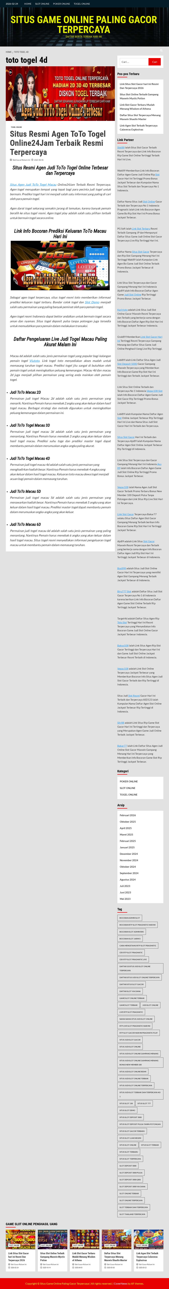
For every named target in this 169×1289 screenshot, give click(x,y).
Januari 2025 (127, 847)
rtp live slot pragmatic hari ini (134, 1026)
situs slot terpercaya (130, 1159)
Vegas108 (122, 487)
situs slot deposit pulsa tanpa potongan (140, 1124)
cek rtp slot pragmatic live (133, 959)
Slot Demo (92, 302)
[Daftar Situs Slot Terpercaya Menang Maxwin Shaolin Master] (116, 1239)
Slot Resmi (134, 695)
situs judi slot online (130, 1047)
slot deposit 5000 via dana (132, 1186)
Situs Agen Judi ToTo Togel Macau (33, 184)
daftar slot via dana (130, 991)
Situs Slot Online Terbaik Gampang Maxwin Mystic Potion (139, 96)
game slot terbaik (128, 1005)
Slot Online (149, 201)
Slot (157, 174)
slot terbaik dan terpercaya (133, 1207)
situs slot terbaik (150, 1145)
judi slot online (150, 1005)
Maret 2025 (126, 834)
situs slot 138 (126, 1103)
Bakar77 (122, 745)
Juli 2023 (125, 885)
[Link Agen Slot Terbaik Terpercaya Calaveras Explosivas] (148, 1239)
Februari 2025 (128, 840)
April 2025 (126, 828)
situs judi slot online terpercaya (135, 1085)
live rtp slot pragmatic (131, 1012)
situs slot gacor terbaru (132, 1131)
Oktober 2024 (128, 866)
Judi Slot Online (132, 294)
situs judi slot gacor (129, 1040)
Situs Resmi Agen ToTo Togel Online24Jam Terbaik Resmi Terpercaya (58, 143)
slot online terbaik (129, 1193)
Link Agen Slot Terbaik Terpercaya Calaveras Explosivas (138, 127)
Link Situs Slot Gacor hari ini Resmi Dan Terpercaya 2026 (139, 85)
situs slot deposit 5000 (130, 1117)
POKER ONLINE (61, 3)
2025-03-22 (143, 1268)
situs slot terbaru (128, 1152)
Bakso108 (123, 645)
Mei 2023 (125, 898)
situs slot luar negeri (130, 1138)
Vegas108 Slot (155, 390)
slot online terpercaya (131, 1200)
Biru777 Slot (124, 591)
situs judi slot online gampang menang (138, 1054)
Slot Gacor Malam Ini (21, 160)
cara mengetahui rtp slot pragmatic (137, 945)
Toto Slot (122, 622)
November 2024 (129, 860)
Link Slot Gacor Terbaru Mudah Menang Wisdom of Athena (137, 106)
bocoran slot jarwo (130, 939)
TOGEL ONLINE (82, 3)
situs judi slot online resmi (132, 1071)
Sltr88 (120, 722)
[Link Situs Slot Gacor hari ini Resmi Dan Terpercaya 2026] (20, 1239)
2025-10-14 (47, 1268)
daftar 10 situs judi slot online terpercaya (134, 968)
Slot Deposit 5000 (127, 363)
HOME (27, 3)
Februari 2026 (128, 815)
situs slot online (127, 1145)
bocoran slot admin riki (131, 932)
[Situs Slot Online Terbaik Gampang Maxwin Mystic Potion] (52, 1239)
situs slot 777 (144, 1103)
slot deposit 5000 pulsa (130, 1173)
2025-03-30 (111, 1268)
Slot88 (121, 147)
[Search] (161, 50)
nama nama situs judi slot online (135, 1019)
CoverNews (120, 1283)
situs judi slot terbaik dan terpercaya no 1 (140, 1094)
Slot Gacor (149, 541)
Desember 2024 (129, 853)
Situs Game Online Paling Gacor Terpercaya (84, 24)
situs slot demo (127, 1110)
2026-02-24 (14, 1268)
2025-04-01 (79, 1268)
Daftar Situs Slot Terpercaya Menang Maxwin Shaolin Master (140, 117)
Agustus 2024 (128, 879)
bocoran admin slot (129, 918)
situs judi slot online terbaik (134, 1078)
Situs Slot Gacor (140, 251)
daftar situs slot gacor (131, 984)
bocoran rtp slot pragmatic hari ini (137, 925)
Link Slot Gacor (125, 514)
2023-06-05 (38, 160)
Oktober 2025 (128, 821)
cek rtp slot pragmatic (131, 952)
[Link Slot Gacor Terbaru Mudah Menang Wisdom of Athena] (84, 1239)
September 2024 (129, 873)
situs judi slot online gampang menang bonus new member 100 (138, 1062)
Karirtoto (122, 309)
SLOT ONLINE (42, 3)
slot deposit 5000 (127, 1166)
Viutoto (34, 360)
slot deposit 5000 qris (130, 1180)
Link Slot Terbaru (141, 228)
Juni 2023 (125, 892)
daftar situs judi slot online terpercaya (139, 977)
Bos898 (121, 568)
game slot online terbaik (132, 998)
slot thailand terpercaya (132, 1214)
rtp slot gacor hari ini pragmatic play (138, 1033)
